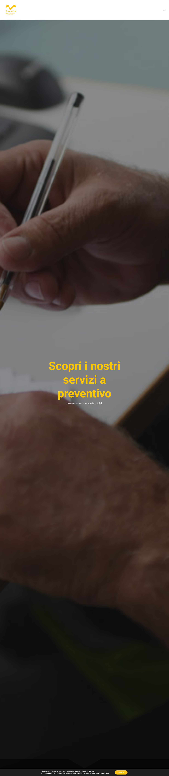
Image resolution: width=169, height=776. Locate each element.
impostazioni (104, 773)
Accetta (121, 772)
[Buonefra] (11, 10)
